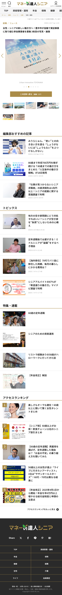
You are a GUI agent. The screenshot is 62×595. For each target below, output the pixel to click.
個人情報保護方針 (36, 586)
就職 (46, 563)
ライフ (15, 578)
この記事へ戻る (30, 94)
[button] (6, 57)
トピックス (10, 208)
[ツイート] (20, 538)
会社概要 (47, 586)
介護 (46, 571)
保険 (44, 10)
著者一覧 (15, 586)
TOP (6, 10)
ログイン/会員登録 (55, 6)
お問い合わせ (24, 586)
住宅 (15, 571)
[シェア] (28, 538)
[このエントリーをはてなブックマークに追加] (49, 538)
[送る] (35, 538)
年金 (35, 10)
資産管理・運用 (20, 10)
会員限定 (46, 578)
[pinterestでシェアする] (42, 538)
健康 (52, 10)
